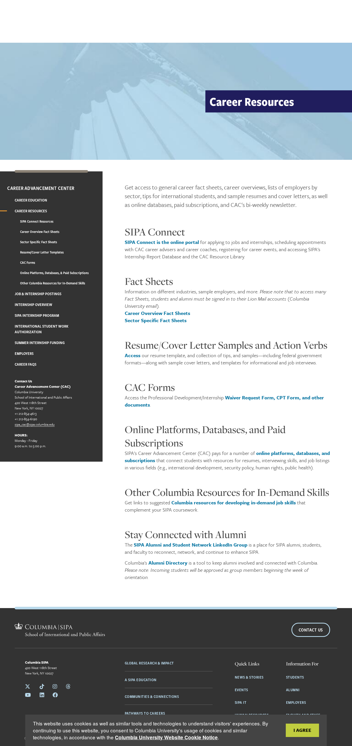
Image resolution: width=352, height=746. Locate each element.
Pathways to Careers (145, 713)
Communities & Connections (152, 696)
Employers (24, 353)
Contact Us (311, 630)
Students (295, 677)
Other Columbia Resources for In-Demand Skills (52, 283)
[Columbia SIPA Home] (60, 630)
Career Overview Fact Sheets (39, 231)
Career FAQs (25, 364)
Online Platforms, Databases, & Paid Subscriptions (54, 272)
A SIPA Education (141, 679)
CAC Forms (27, 262)
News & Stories (249, 677)
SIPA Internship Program (37, 315)
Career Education (31, 200)
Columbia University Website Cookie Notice (166, 737)
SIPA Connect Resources (36, 221)
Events (241, 689)
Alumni (293, 689)
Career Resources (31, 210)
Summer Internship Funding (40, 342)
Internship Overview (33, 304)
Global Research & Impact (149, 662)
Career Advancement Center (40, 188)
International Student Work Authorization (41, 328)
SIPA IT (241, 702)
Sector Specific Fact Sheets (38, 242)
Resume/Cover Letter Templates (42, 252)
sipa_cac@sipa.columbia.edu (35, 424)
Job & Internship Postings (38, 293)
